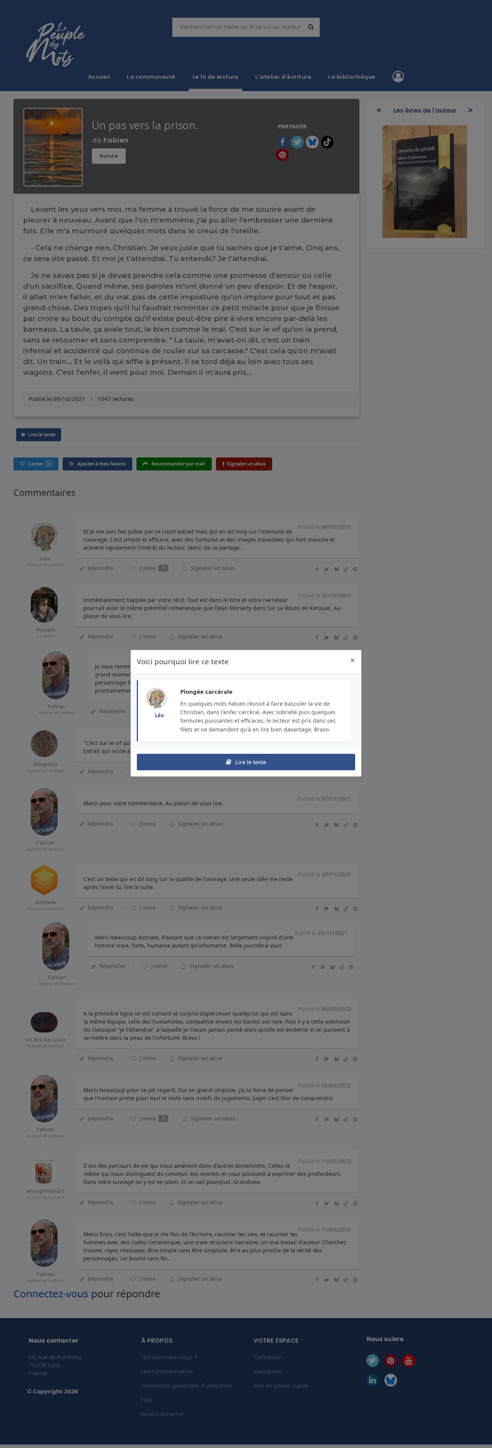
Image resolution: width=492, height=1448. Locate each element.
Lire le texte (250, 762)
